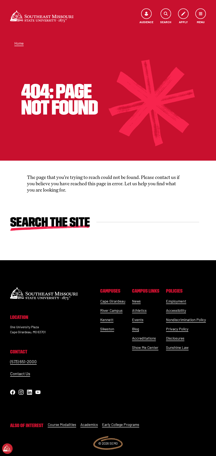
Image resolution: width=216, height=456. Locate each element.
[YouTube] (37, 392)
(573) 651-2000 (23, 361)
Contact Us (20, 373)
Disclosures (175, 338)
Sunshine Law (177, 347)
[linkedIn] (29, 392)
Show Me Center (145, 347)
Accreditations (144, 338)
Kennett (106, 319)
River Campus (111, 310)
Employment (176, 301)
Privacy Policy (177, 329)
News (136, 301)
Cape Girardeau (112, 301)
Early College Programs (120, 424)
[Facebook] (12, 392)
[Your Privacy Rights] (7, 448)
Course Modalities (62, 424)
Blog (135, 329)
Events (137, 319)
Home (19, 43)
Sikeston (107, 329)
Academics (89, 424)
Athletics (139, 310)
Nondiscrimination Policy (186, 319)
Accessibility (176, 310)
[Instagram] (21, 392)
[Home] (41, 16)
